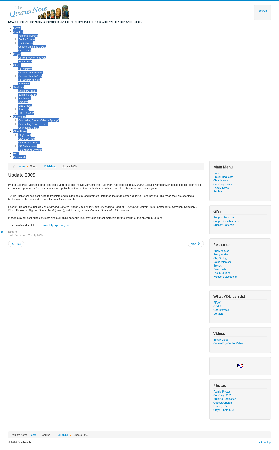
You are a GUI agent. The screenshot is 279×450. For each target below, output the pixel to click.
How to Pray (25, 61)
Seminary (18, 87)
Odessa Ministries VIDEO (32, 46)
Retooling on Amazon (30, 149)
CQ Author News (27, 146)
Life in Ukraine (221, 273)
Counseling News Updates (33, 124)
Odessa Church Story (30, 76)
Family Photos (222, 391)
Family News (25, 43)
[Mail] (240, 366)
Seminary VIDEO (27, 94)
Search (262, 10)
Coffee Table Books (29, 142)
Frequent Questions (225, 276)
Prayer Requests (223, 177)
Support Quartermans (226, 221)
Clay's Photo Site (223, 410)
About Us (18, 32)
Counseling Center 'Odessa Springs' (38, 120)
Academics (24, 98)
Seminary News (222, 184)
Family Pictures (26, 39)
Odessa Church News (30, 72)
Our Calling (24, 50)
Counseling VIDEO (28, 127)
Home (216, 173)
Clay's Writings (26, 138)
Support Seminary (224, 217)
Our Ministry (25, 68)
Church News (221, 180)
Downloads (19, 157)
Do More (218, 313)
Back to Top (264, 442)
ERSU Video (220, 339)
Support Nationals (223, 225)
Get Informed (221, 310)
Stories (217, 265)
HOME (17, 28)
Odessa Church (222, 402)
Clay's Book (24, 135)
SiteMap (218, 191)
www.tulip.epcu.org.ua (56, 225)
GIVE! (217, 306)
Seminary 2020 (222, 395)
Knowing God (221, 251)
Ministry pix (220, 406)
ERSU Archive (26, 113)
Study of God (221, 254)
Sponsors (23, 109)
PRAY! (217, 302)
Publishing (24, 83)
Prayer (17, 54)
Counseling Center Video (228, 343)
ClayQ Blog (220, 258)
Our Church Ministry (29, 79)
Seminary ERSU (27, 90)
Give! (16, 153)
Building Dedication (224, 399)
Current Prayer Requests (32, 57)
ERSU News (25, 105)
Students (23, 102)
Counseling (19, 116)
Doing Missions (222, 262)
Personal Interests (28, 35)
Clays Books (20, 131)
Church (17, 65)
